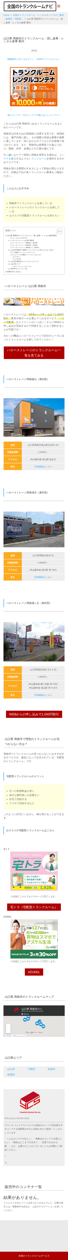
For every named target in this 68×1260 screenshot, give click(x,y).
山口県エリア (16, 264)
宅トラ (18, 257)
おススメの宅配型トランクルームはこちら (27, 255)
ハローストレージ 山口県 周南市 (22, 240)
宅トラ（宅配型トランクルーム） (34, 907)
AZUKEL (18, 259)
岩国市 (11, 1074)
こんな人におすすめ (20, 238)
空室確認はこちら (43, 466)
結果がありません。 (15, 271)
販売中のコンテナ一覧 (19, 268)
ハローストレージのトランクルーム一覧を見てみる (34, 352)
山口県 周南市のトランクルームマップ (24, 261)
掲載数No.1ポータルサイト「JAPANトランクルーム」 (34, 59)
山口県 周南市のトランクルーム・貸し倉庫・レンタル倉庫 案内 (32, 235)
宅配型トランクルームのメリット (25, 252)
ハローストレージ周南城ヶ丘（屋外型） (27, 247)
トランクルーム (37, 158)
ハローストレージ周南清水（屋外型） (26, 245)
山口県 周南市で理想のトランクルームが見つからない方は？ (32, 250)
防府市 (51, 1069)
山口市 (11, 1069)
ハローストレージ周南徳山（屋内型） (26, 243)
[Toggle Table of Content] (57, 231)
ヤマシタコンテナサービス (24, 266)
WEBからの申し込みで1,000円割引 (34, 714)
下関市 (31, 1069)
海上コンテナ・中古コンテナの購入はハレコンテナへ (34, 115)
